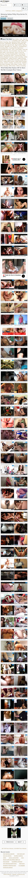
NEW (13, 10)
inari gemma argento (8, 854)
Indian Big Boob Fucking (6, 57)
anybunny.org (20, 874)
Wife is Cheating (21, 65)
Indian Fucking (22, 58)
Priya (24, 64)
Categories (19, 10)
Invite (1, 62)
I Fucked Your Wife (20, 55)
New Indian (14, 64)
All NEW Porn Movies (20, 848)
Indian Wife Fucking (20, 61)
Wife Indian (12, 65)
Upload (25, 5)
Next (20, 842)
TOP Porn (8, 10)
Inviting (11, 62)
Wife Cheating (4, 65)
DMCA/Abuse (7, 874)
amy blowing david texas (10, 863)
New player (3, 18)
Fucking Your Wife (9, 55)
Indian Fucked (13, 58)
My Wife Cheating (5, 64)
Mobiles (24, 62)
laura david (6, 861)
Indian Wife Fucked (9, 61)
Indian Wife (3, 60)
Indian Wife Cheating (13, 60)
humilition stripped (17, 861)
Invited (6, 62)
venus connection (14, 857)
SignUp (17, 5)
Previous (10, 842)
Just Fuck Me (17, 62)
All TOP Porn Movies (7, 848)
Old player (10, 18)
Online (20, 64)
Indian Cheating (18, 57)
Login (25, 8)
